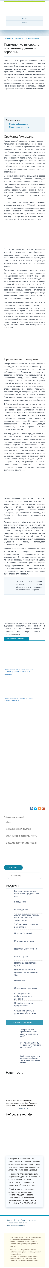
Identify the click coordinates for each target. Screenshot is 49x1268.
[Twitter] (35, 808)
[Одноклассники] (39, 808)
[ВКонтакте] (31, 808)
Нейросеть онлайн (19, 1114)
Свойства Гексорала (18, 124)
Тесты (24, 18)
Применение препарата (19, 127)
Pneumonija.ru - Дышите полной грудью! (24, 9)
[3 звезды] (23, 757)
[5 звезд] (23, 796)
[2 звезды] (23, 738)
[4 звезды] (23, 777)
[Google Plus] (43, 808)
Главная (7, 38)
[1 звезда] (23, 718)
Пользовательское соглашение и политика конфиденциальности (22, 1222)
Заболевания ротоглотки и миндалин (25, 38)
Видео (24, 22)
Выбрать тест (23, 1108)
